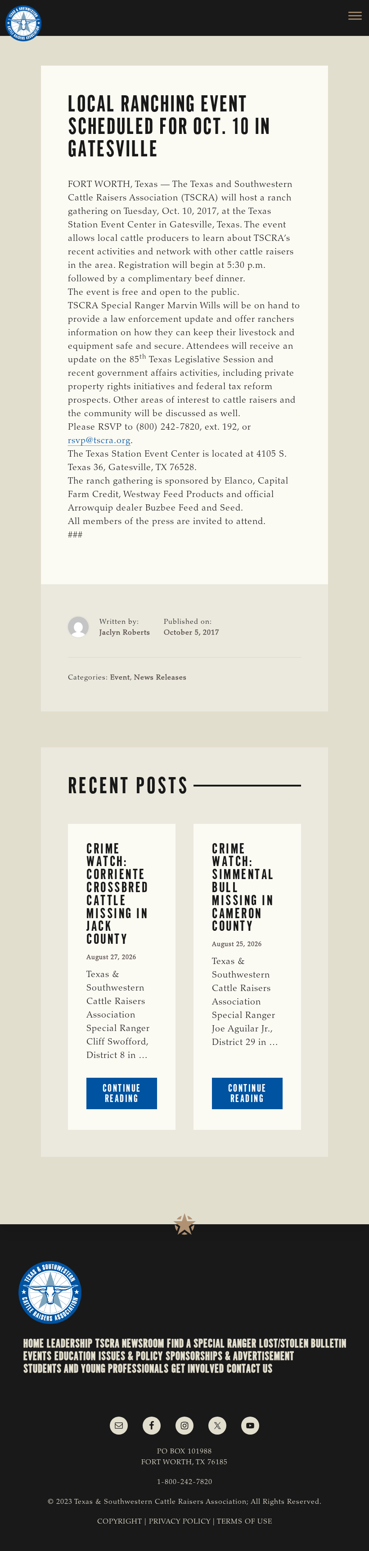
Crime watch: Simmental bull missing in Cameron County (243, 887)
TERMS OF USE (244, 1521)
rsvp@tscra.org (99, 440)
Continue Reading (130, 1095)
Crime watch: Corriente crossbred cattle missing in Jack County (117, 894)
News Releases (160, 677)
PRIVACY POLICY (180, 1521)
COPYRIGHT (119, 1521)
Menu (350, 15)
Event (120, 677)
